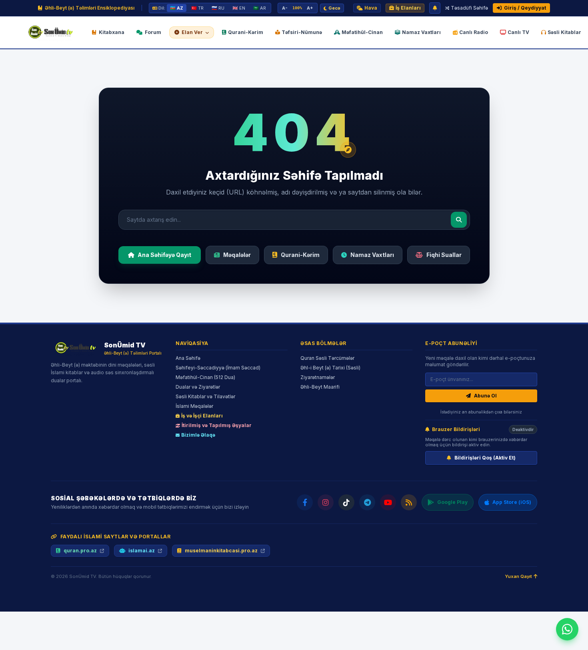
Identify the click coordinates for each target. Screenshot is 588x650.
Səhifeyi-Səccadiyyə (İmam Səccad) (218, 368)
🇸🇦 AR (259, 8)
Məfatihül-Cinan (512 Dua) (205, 377)
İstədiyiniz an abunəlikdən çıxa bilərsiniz (481, 411)
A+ (310, 8)
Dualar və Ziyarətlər (198, 387)
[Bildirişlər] (434, 8)
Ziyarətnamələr (317, 377)
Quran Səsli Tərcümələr (327, 358)
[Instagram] (326, 502)
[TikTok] (346, 502)
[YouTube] (388, 502)
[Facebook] (305, 502)
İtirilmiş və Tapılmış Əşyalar (217, 425)
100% (297, 8)
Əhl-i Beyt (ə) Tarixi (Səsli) (330, 368)
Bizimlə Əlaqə (198, 435)
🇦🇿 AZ (176, 8)
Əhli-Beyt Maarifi (320, 387)
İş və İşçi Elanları (202, 416)
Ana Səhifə (188, 358)
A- (285, 8)
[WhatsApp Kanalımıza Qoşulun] (567, 629)
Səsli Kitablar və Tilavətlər (205, 396)
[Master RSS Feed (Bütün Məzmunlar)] (409, 502)
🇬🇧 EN (238, 8)
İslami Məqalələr (194, 406)
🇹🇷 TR (197, 8)
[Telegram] (367, 502)
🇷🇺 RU (218, 8)
